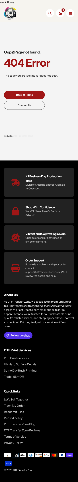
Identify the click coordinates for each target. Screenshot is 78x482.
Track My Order (14, 405)
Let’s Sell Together (16, 399)
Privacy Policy (13, 443)
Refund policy (13, 418)
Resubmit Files (14, 412)
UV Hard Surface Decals (20, 364)
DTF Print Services (16, 358)
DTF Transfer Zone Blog (19, 424)
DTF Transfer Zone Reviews (22, 430)
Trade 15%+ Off (14, 376)
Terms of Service (15, 436)
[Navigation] (70, 13)
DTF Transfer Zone (23, 135)
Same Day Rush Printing (20, 370)
